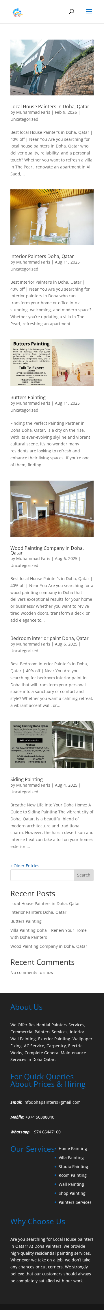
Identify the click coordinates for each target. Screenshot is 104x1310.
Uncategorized (24, 119)
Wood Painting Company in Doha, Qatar (47, 550)
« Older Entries (24, 865)
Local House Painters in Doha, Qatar (49, 106)
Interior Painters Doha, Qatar (42, 256)
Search (83, 875)
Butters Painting (28, 397)
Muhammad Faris (33, 112)
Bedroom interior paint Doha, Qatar (49, 638)
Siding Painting (26, 779)
